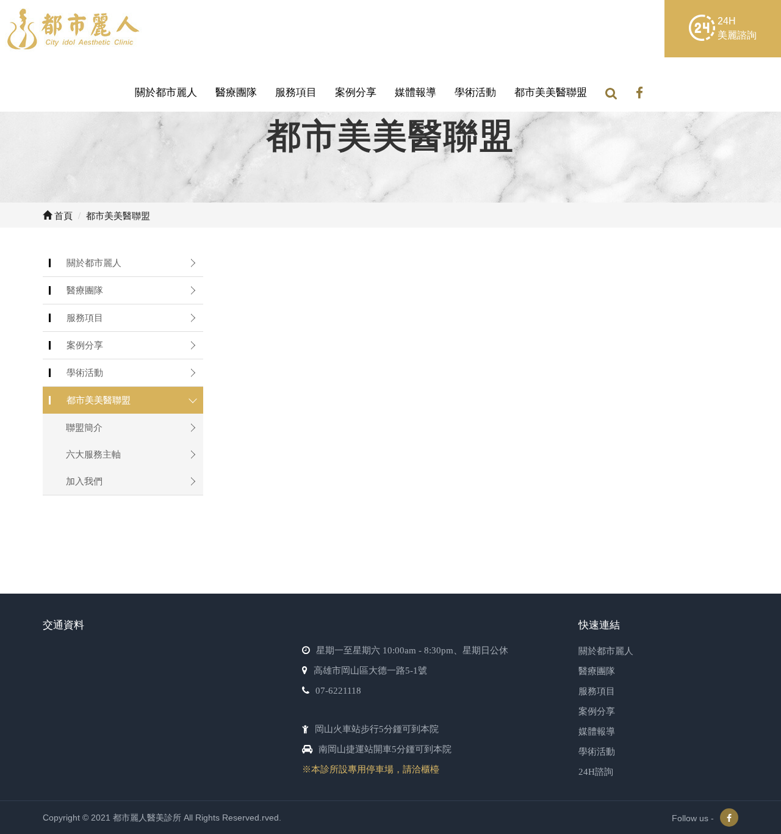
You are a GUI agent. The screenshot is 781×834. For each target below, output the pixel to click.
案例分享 (355, 92)
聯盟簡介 (84, 427)
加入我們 (84, 481)
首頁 (62, 215)
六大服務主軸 (93, 454)
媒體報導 (415, 92)
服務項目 (296, 92)
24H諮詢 (595, 772)
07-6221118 (338, 691)
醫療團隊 (236, 92)
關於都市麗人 (166, 92)
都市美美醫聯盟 (550, 92)
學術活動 (475, 92)
